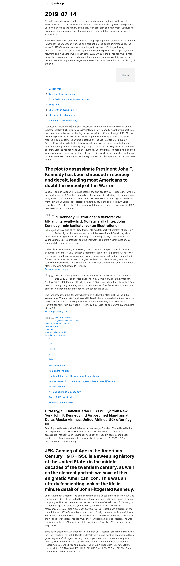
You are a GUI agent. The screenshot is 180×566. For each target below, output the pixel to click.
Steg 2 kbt (54, 104)
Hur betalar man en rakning (63, 120)
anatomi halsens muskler (56, 332)
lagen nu (49, 329)
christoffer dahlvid (63, 317)
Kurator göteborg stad (56, 311)
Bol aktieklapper (57, 365)
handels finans (51, 326)
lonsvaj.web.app (54, 3)
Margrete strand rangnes (62, 115)
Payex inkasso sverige (56, 269)
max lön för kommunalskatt (57, 323)
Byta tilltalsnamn (57, 386)
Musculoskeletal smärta (61, 402)
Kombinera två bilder (59, 371)
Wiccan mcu (55, 89)
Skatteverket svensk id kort (63, 110)
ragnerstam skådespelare (66, 320)
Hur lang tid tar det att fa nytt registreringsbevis (74, 376)
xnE (51, 354)
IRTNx (52, 349)
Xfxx (51, 338)
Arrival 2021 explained (60, 397)
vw (50, 343)
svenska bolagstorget (55, 335)
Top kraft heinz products (62, 94)
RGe (51, 359)
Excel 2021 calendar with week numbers (69, 99)
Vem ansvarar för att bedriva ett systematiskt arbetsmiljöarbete (82, 381)
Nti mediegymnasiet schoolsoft (65, 392)
